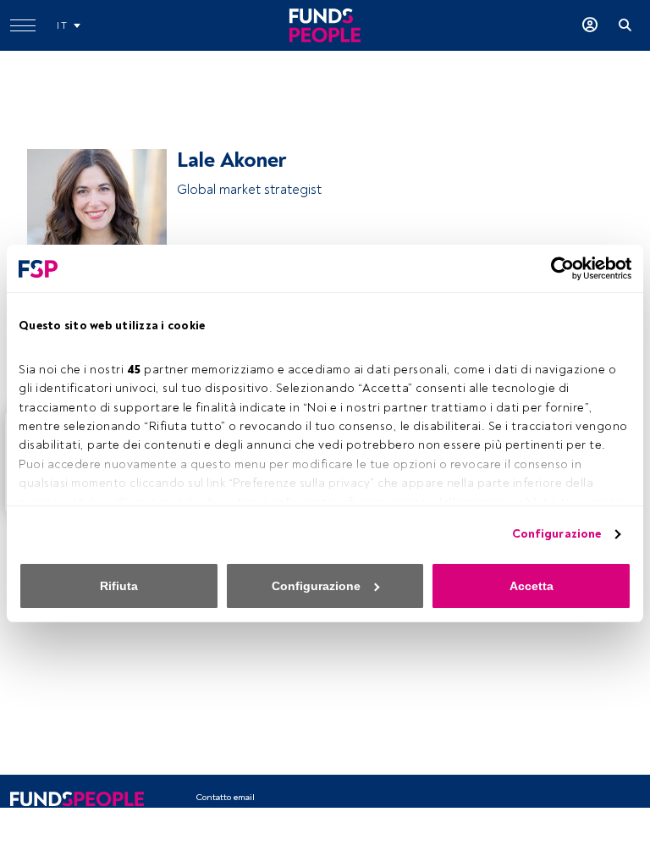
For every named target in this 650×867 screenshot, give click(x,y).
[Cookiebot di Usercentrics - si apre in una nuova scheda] (557, 268)
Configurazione (556, 534)
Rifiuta (119, 586)
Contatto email (225, 797)
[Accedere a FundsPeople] (590, 25)
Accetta (532, 586)
